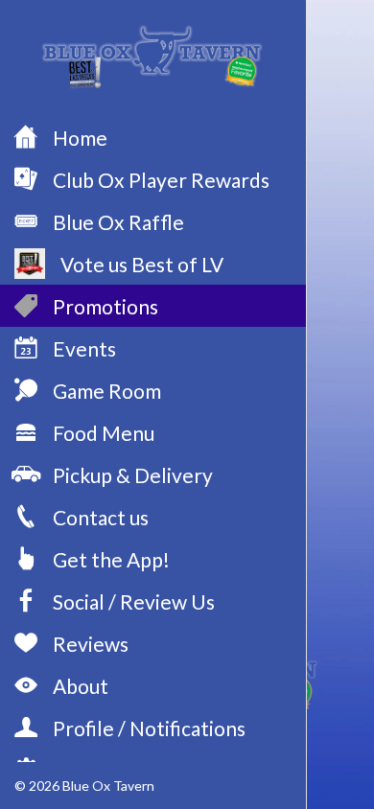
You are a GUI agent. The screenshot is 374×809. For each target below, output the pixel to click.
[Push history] (349, 27)
